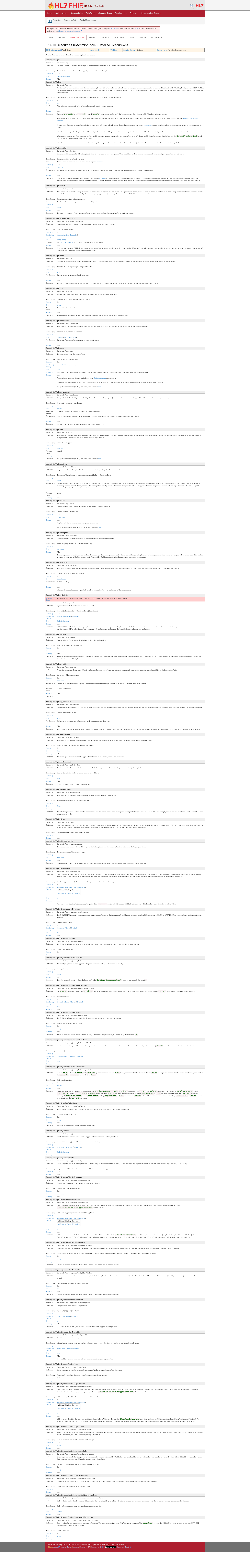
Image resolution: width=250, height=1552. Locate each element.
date (58, 751)
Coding (63, 239)
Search (55, 1547)
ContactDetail (61, 517)
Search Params (119, 37)
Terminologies (120, 13)
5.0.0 (136, 29)
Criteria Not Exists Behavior (66, 1002)
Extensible (73, 235)
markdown (60, 549)
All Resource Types (64, 893)
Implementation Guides (150, 13)
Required (72, 365)
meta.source (148, 125)
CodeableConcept (63, 621)
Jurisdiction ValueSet (64, 616)
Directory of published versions (69, 31)
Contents (76, 1547)
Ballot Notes (113, 29)
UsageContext (61, 579)
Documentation (77, 13)
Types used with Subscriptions (67, 887)
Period (59, 806)
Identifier (60, 167)
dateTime (60, 448)
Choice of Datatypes (66, 242)
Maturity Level (94, 50)
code (58, 369)
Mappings (92, 37)
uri (58, 103)
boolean (59, 408)
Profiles (131, 37)
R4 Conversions (156, 37)
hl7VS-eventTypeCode (65, 1147)
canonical (60, 337)
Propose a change (123, 1547)
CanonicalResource (63, 76)
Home (49, 13)
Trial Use (114, 50)
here (99, 387)
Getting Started (61, 13)
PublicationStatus (62, 365)
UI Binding (76, 893)
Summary (49, 79)
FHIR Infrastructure (53, 50)
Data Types (90, 13)
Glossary (83, 1547)
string (59, 207)
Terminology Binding (50, 236)
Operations (105, 37)
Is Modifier (49, 372)
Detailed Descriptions (77, 37)
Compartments (162, 50)
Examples (61, 37)
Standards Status (49, 599)
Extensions (142, 37)
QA (89, 1547)
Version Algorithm (63, 235)
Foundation (56, 20)
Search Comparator (63, 1316)
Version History (66, 1547)
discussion (98, 162)
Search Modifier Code (64, 1348)
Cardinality (49, 73)
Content (50, 37)
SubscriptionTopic (70, 20)
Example (78, 1147)
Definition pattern (100, 378)
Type (47, 76)
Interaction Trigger (63, 928)
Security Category (129, 50)
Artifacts (133, 13)
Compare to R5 (96, 1547)
